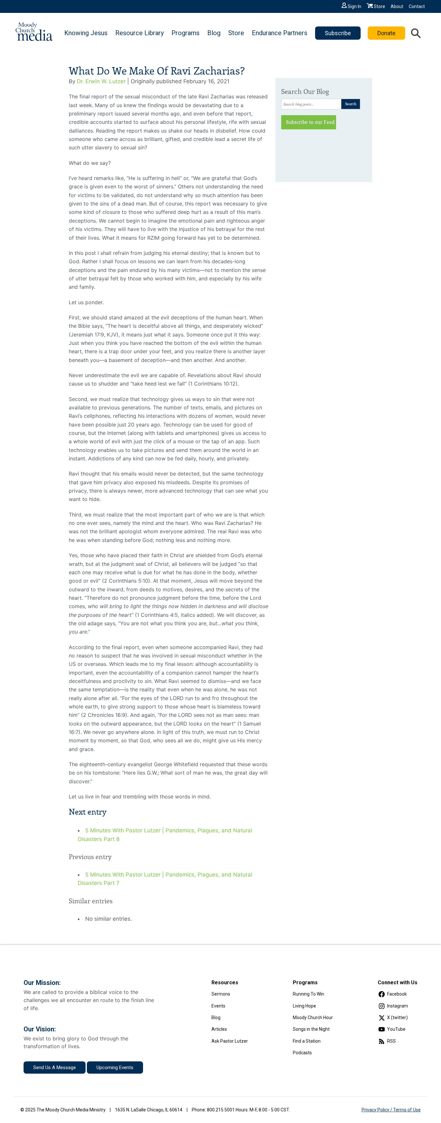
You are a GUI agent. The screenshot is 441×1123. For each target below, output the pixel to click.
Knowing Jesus (86, 33)
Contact (417, 6)
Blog (214, 33)
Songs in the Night (311, 1029)
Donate (386, 33)
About (397, 6)
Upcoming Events (115, 1067)
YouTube (396, 1029)
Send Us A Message (54, 1067)
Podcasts (302, 1052)
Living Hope (304, 1005)
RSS (391, 1041)
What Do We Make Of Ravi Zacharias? (156, 71)
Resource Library (139, 33)
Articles (219, 1029)
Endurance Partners (279, 33)
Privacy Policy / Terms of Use (391, 1109)
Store (379, 6)
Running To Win (308, 994)
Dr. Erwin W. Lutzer (101, 81)
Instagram (397, 1005)
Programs (185, 33)
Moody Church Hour (313, 1017)
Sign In (354, 6)
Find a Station (307, 1041)
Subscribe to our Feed (310, 122)
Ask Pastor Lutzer (229, 1041)
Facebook (397, 994)
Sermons (220, 994)
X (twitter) (397, 1017)
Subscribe (338, 33)
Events (218, 1005)
